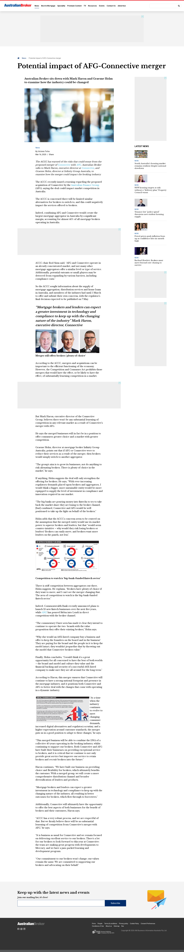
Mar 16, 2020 (40, 154)
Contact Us (111, 6)
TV (85, 6)
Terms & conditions (110, 923)
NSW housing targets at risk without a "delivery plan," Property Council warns (150, 190)
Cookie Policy (134, 923)
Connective (64, 165)
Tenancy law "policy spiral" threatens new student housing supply (149, 214)
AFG (78, 165)
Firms (94, 923)
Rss (122, 926)
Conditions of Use (98, 926)
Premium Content (74, 6)
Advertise (122, 6)
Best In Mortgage (48, 6)
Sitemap (116, 926)
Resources (92, 6)
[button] (165, 6)
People (100, 923)
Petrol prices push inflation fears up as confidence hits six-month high (150, 238)
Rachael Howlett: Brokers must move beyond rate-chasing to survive (149, 262)
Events (102, 6)
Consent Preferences (148, 923)
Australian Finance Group (85, 185)
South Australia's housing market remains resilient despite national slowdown (150, 165)
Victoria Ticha (44, 151)
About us (109, 926)
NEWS (137, 161)
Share (51, 154)
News (37, 6)
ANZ (44, 612)
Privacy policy (123, 923)
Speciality (61, 6)
